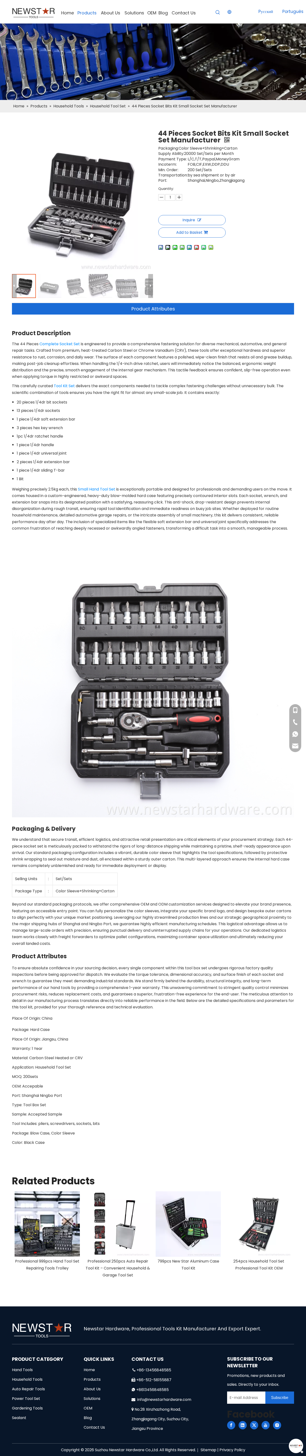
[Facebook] (231, 1425)
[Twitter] (254, 1425)
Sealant (19, 1418)
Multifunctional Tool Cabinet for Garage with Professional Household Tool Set (259, 1268)
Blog (88, 1418)
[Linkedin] (243, 1425)
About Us (92, 1389)
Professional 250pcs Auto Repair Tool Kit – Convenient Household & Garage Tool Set (47, 1268)
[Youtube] (266, 1425)
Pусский (265, 11)
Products (92, 1379)
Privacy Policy (232, 1450)
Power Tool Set (26, 1398)
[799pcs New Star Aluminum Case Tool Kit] (118, 1224)
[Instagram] (277, 1425)
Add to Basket (189, 232)
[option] (47, 1235)
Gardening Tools (27, 1408)
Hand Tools (22, 1370)
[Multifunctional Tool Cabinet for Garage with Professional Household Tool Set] (259, 1224)
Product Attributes (153, 308)
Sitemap (208, 1450)
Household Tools (27, 1379)
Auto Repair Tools (28, 1389)
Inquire (188, 220)
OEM (88, 1408)
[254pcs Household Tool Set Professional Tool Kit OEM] (188, 1224)
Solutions (92, 1398)
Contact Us (94, 1427)
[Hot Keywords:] (217, 12)
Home (89, 1370)
